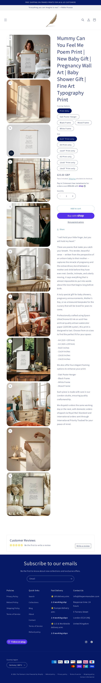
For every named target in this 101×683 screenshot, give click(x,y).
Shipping (72, 179)
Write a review (83, 545)
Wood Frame (83, 122)
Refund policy (35, 632)
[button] (5, 20)
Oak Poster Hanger (68, 117)
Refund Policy (12, 602)
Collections (34, 602)
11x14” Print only (67, 151)
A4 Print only (66, 145)
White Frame (65, 128)
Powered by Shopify (36, 674)
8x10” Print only (67, 139)
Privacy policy (62, 674)
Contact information (87, 677)
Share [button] (62, 229)
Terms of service (75, 674)
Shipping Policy (13, 608)
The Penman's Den (23, 674)
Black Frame (65, 122)
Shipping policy (89, 674)
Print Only (64, 111)
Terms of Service (13, 614)
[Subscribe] (71, 579)
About (31, 614)
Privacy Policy (12, 596)
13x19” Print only (67, 168)
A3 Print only (66, 156)
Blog (31, 608)
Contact (32, 620)
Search (32, 596)
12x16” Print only (67, 162)
